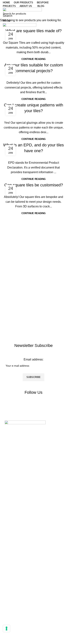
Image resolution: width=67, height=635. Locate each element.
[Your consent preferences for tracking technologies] (6, 628)
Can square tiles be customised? (33, 185)
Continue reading (33, 59)
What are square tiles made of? (34, 30)
